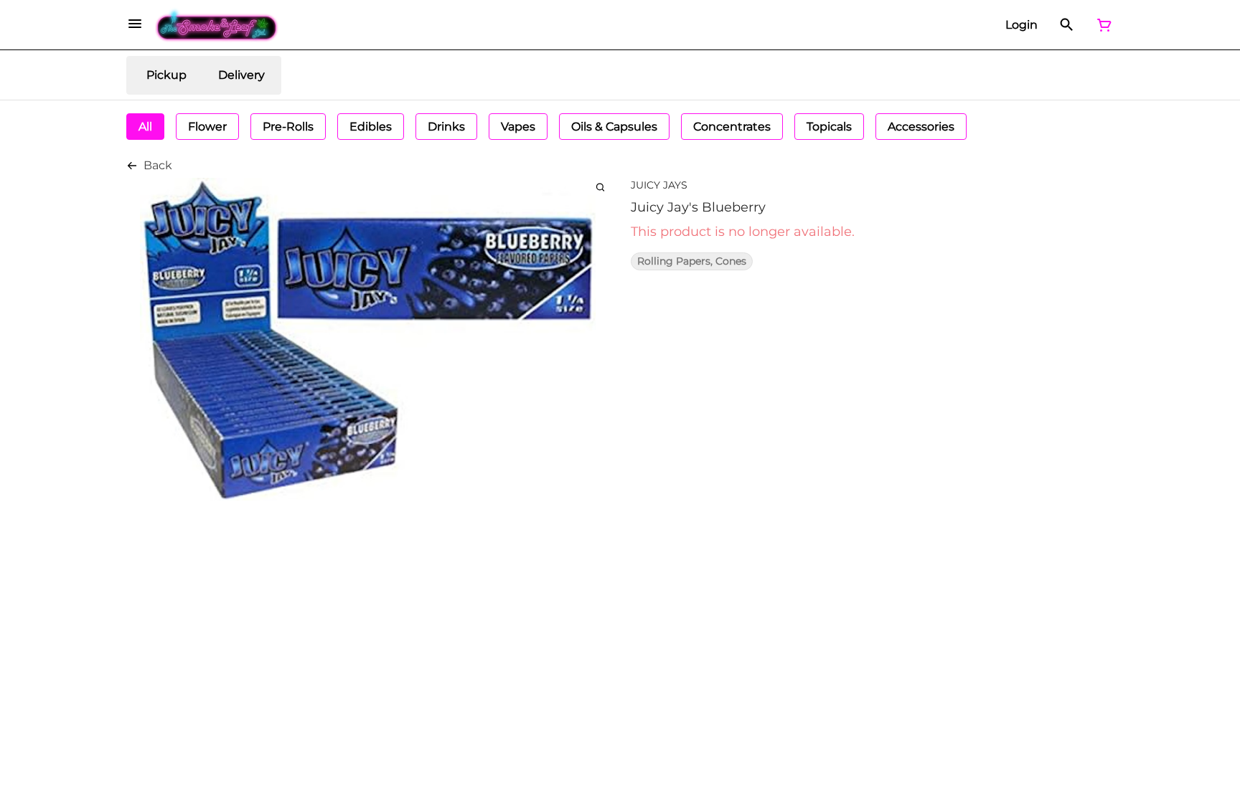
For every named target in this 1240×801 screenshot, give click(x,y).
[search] (600, 187)
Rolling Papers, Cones (691, 261)
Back (158, 165)
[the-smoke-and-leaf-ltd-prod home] (217, 25)
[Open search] (1066, 25)
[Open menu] (135, 23)
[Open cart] (1101, 25)
